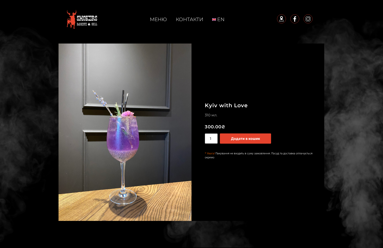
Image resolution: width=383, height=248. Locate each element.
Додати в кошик (245, 138)
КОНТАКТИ (189, 19)
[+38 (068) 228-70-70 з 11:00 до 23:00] (81, 19)
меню (158, 19)
